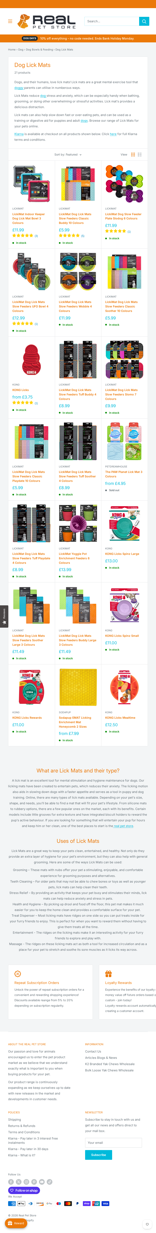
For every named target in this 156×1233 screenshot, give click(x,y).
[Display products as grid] (133, 154)
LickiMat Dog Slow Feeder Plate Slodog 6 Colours (123, 216)
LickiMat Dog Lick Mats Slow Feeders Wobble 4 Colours (75, 306)
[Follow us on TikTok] (49, 1182)
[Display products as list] (140, 154)
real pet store (123, 826)
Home (12, 49)
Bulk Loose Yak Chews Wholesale (109, 1070)
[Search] (144, 21)
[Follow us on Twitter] (19, 1182)
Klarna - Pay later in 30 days (28, 1149)
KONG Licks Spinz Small (122, 635)
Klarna (19, 134)
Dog (20, 49)
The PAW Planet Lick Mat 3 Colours (123, 474)
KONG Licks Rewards (27, 717)
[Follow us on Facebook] (11, 1182)
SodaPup (65, 712)
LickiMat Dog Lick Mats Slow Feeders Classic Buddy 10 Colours (75, 218)
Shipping (14, 1119)
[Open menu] (10, 21)
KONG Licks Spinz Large (122, 553)
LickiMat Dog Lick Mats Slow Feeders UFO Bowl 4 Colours (30, 306)
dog (43, 96)
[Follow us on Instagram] (26, 1182)
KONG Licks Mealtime (120, 717)
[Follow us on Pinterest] (34, 1182)
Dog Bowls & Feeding (39, 49)
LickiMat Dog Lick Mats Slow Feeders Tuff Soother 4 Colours (77, 476)
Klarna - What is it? (21, 1155)
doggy (19, 88)
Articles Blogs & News (101, 1058)
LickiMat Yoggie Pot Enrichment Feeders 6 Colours (74, 558)
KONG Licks (20, 390)
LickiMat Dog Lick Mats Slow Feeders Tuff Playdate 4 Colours (31, 558)
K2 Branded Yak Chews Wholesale (110, 1064)
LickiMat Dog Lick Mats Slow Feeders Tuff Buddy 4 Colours (77, 394)
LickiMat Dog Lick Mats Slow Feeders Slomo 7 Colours (121, 394)
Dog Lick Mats (64, 49)
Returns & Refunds (21, 1126)
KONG (16, 384)
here (113, 134)
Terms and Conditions (24, 1132)
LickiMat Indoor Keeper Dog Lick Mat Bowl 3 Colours (28, 218)
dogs (84, 120)
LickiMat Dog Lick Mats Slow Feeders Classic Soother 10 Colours (121, 306)
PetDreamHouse (116, 466)
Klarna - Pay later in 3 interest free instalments (33, 1140)
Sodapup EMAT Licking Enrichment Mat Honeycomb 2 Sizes (75, 722)
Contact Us (93, 1051)
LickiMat (18, 208)
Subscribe (98, 1155)
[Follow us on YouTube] (42, 1182)
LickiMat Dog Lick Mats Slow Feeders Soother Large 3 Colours (28, 640)
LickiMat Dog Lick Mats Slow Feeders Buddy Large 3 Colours (77, 640)
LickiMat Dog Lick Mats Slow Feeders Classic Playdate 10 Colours (28, 476)
